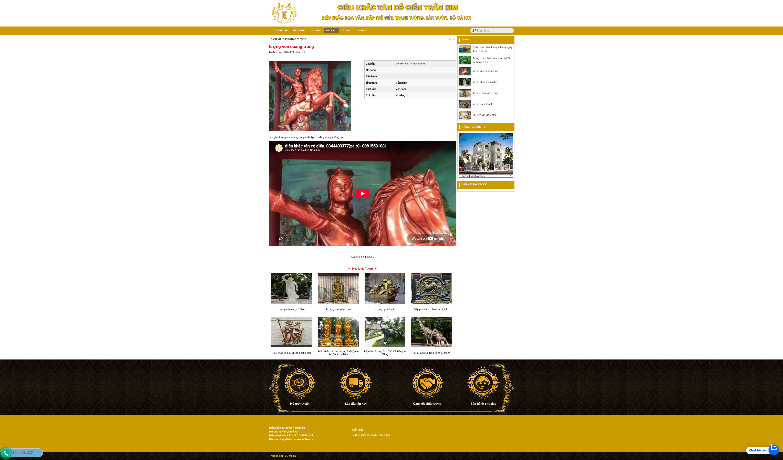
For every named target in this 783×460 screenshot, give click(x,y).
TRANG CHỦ (280, 30)
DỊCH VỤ (331, 30)
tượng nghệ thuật (385, 309)
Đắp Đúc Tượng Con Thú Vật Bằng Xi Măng (385, 353)
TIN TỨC (316, 30)
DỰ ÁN (346, 30)
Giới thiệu (357, 429)
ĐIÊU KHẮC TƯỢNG (294, 39)
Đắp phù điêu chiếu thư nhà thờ (431, 309)
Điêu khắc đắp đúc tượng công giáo (292, 353)
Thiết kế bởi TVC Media (282, 455)
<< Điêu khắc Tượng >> (363, 268)
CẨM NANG (361, 30)
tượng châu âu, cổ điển (292, 309)
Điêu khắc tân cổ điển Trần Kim (372, 435)
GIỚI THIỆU (299, 30)
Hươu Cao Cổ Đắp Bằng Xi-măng (431, 353)
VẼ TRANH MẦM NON (485, 115)
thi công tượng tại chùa (338, 309)
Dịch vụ (465, 39)
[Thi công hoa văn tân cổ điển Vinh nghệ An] (486, 173)
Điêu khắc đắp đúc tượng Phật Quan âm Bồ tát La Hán (338, 353)
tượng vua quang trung (485, 71)
